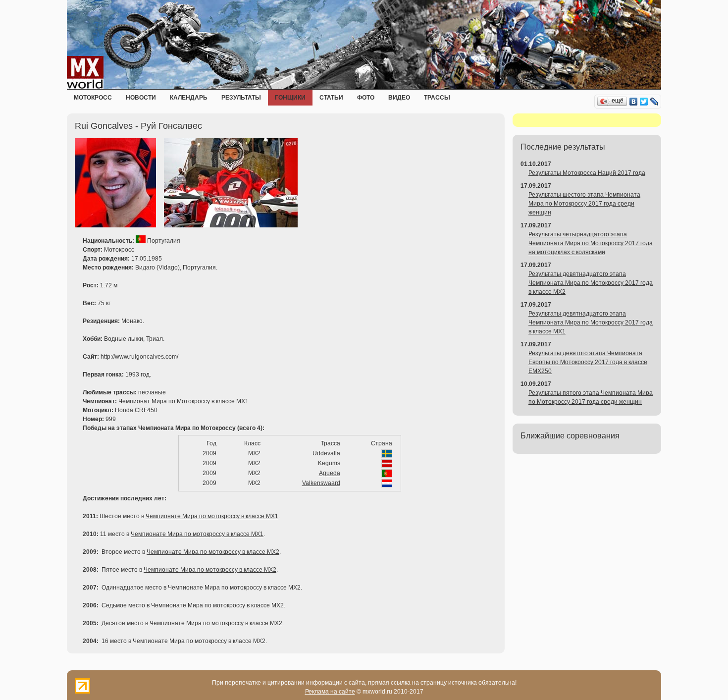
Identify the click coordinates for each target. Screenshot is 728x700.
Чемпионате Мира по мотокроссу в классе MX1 (212, 516)
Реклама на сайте (330, 691)
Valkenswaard (321, 483)
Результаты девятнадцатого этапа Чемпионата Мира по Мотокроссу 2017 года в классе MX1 (590, 322)
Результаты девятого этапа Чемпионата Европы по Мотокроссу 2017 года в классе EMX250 (587, 362)
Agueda (329, 473)
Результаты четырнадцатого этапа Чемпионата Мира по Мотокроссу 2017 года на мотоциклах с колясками (590, 243)
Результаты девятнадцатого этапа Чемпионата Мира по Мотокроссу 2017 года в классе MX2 (590, 282)
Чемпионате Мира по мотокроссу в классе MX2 (213, 551)
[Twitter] (644, 101)
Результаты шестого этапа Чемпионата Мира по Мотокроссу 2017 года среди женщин (584, 203)
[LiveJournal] (654, 101)
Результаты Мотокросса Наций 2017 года (586, 172)
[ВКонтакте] (633, 101)
